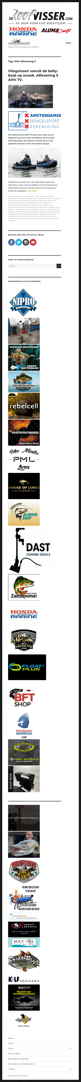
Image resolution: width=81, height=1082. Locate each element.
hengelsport (12, 214)
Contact (11, 1069)
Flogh (35, 198)
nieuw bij (50, 201)
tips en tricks (21, 207)
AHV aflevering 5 (21, 209)
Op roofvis (30, 216)
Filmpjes (29, 198)
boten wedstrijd (21, 212)
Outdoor (23, 203)
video (40, 207)
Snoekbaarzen (30, 218)
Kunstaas (17, 201)
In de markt (47, 198)
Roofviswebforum (25, 205)
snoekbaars (20, 218)
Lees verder (32, 191)
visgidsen (51, 207)
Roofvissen (11, 218)
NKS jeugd (23, 216)
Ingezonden (56, 198)
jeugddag (29, 214)
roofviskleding (13, 205)
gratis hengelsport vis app (42, 212)
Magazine (35, 201)
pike (36, 216)
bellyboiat (11, 212)
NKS (47, 214)
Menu (68, 43)
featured (30, 212)
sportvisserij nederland (43, 218)
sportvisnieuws (47, 205)
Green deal (56, 212)
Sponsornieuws (36, 205)
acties (37, 196)
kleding (11, 201)
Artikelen (50, 196)
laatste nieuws (26, 201)
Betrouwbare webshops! (18, 1059)
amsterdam (49, 209)
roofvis (40, 216)
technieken (12, 207)
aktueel (42, 209)
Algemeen (43, 196)
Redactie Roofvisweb (15, 196)
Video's (45, 207)
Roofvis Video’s (14, 1054)
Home (10, 1038)
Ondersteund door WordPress (18, 1076)
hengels (40, 198)
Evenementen (20, 198)
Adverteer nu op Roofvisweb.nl (21, 1064)
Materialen (43, 201)
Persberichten (31, 203)
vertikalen (55, 218)
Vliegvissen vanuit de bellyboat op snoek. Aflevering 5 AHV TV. (33, 75)
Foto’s (10, 1049)
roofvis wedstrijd (49, 216)
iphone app (21, 214)
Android (57, 209)
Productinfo (47, 203)
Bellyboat (11, 198)
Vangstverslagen (31, 207)
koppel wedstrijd (39, 214)
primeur (39, 203)
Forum (11, 1043)
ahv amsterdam (33, 209)
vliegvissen (12, 220)
